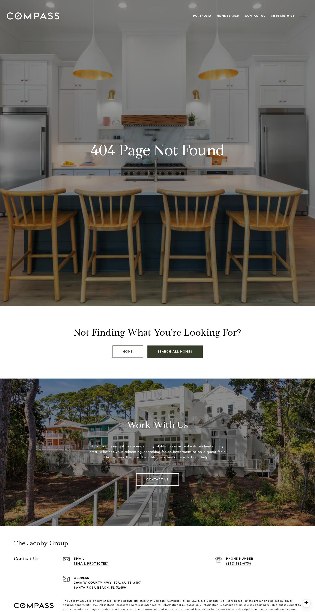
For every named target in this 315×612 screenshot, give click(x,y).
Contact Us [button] (157, 479)
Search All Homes (175, 351)
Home (128, 351)
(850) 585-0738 (238, 563)
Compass (173, 600)
